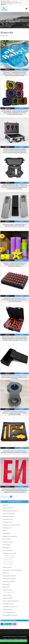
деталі (7, 69)
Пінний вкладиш (7, 609)
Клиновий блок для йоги (9, 606)
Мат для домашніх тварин (9, 615)
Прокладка (5, 547)
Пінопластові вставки (14, 21)
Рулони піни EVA (7, 550)
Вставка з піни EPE (8, 562)
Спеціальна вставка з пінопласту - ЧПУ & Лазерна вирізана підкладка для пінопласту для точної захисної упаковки (14, 299)
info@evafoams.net (16, 2)
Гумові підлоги (6, 527)
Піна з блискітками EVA (8, 612)
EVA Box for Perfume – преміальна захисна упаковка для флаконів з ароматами (14, 225)
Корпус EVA (6, 587)
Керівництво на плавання (9, 536)
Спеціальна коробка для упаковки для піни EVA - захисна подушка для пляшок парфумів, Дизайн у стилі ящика (14, 377)
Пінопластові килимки (8, 581)
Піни (4, 530)
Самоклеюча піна (7, 519)
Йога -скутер (6, 539)
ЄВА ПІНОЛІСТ (7, 508)
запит (22, 69)
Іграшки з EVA (6, 590)
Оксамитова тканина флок (9, 510)
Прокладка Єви (7, 559)
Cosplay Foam (6, 595)
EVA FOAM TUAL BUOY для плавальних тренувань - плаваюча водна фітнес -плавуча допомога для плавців (14, 413)
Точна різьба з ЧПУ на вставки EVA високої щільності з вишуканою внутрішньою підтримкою (14, 451)
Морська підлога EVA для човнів (11, 570)
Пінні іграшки (6, 533)
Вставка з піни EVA (8, 557)
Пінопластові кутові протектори (11, 525)
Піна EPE (5, 573)
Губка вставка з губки (8, 555)
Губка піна (5, 584)
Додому (5, 638)
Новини (21, 638)
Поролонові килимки (8, 516)
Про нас (10, 638)
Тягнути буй (6, 544)
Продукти (16, 638)
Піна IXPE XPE (6, 567)
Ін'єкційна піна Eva (7, 603)
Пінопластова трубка (8, 578)
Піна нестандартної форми (9, 601)
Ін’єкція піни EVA (7, 598)
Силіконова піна (7, 522)
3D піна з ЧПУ (7, 564)
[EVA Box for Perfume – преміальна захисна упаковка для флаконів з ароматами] (14, 220)
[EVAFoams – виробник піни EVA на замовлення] (4, 10)
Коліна (4, 505)
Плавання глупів (7, 542)
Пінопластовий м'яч (8, 592)
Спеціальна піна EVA (8, 513)
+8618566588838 (6, 2)
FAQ (25, 638)
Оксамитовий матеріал (8, 575)
